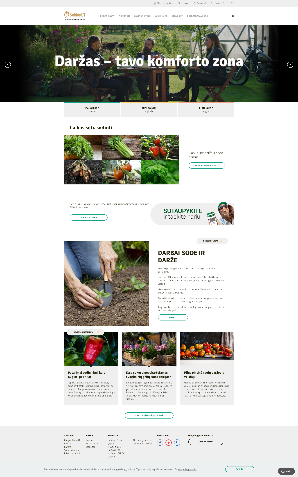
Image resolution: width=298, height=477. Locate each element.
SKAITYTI (173, 317)
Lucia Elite (161, 15)
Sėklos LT (177, 15)
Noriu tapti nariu (89, 217)
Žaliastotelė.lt (220, 3)
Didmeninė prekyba (165, 3)
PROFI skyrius (92, 443)
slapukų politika (187, 469)
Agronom (124, 15)
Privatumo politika (72, 453)
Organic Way (107, 15)
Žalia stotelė (142, 15)
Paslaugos (90, 440)
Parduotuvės (201, 3)
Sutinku (240, 469)
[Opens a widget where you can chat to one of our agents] (286, 471)
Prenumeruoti (206, 441)
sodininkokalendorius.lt (207, 165)
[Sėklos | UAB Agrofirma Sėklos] (75, 15)
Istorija (67, 443)
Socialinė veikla (71, 450)
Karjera (67, 446)
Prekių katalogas (197, 15)
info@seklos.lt (144, 440)
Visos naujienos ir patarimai (149, 415)
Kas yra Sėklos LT (72, 440)
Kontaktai (185, 3)
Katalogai (90, 446)
